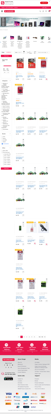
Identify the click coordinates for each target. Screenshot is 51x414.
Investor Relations (22, 372)
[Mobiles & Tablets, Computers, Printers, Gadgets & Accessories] (4, 41)
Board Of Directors (22, 366)
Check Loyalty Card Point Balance (42, 384)
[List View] (24, 53)
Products (6, 29)
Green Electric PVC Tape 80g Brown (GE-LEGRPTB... (20, 212)
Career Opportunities (22, 370)
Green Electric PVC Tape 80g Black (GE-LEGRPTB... (20, 157)
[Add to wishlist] (23, 58)
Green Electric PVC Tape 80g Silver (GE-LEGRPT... (20, 186)
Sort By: (35, 52)
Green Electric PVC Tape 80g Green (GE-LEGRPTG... (32, 131)
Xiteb (25, 411)
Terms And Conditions (40, 388)
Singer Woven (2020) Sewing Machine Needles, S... (20, 269)
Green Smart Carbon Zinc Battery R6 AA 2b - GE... (43, 298)
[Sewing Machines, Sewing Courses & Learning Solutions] (28, 41)
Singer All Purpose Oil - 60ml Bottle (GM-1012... (31, 240)
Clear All (8, 52)
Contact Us (20, 378)
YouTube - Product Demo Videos (42, 371)
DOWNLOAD (44, 2)
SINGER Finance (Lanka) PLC (24, 388)
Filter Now (6, 55)
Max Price (8, 69)
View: (16, 52)
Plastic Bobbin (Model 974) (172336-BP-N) (42, 76)
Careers (16, 7)
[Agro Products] (42, 39)
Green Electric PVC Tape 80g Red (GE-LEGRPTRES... (20, 131)
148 (39, 336)
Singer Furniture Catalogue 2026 (42, 364)
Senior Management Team (24, 368)
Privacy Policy (38, 386)
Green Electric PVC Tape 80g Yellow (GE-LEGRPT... (43, 131)
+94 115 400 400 (9, 7)
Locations (20, 380)
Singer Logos (38, 373)
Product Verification (39, 382)
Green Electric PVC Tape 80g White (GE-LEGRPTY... (32, 186)
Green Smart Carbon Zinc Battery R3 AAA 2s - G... (20, 241)
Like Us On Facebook (40, 369)
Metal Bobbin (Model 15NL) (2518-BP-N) (20, 103)
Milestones (20, 364)
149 (42, 336)
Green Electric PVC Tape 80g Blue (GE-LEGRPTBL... (43, 186)
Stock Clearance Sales (23, 384)
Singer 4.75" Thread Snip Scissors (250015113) (42, 241)
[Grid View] (24, 51)
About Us (20, 362)
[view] (23, 62)
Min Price (4, 69)
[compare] (23, 60)
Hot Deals (20, 382)
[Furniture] (35, 39)
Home (1, 29)
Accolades (37, 362)
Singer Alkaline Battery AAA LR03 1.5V (31, 76)
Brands (36, 380)
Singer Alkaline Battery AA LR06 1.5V (19, 76)
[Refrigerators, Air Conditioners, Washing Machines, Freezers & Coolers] (19, 42)
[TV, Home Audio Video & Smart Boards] (12, 41)
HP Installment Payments (23, 386)
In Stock (30, 52)
